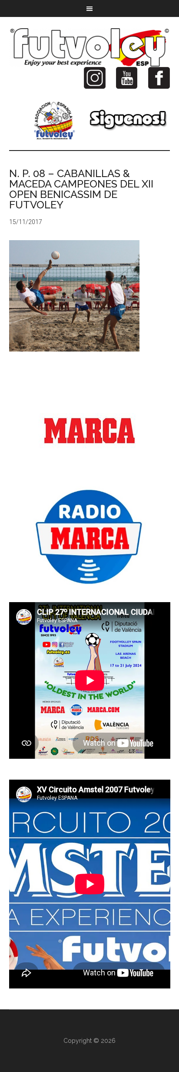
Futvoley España (89, 47)
